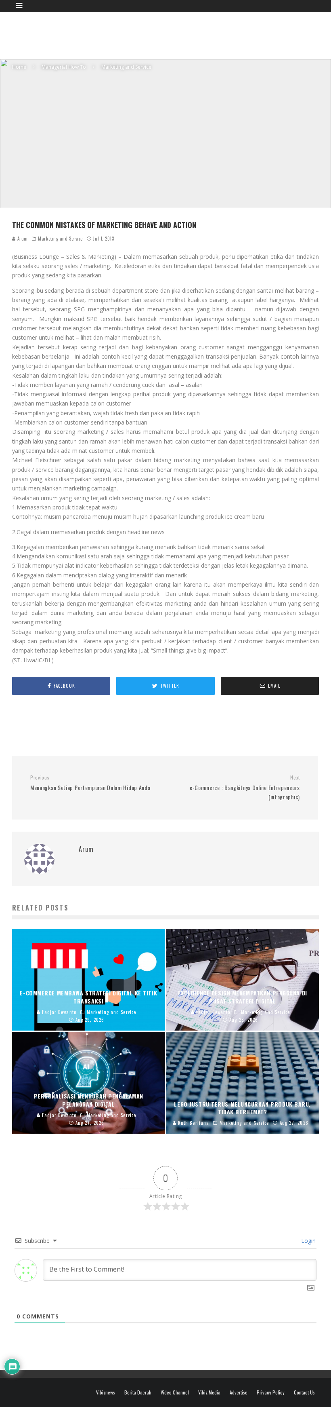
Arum (22, 238)
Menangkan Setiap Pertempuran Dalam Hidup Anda (90, 783)
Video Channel (175, 1392)
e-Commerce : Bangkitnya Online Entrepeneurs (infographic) (245, 787)
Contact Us (304, 1392)
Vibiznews (105, 1392)
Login (308, 1240)
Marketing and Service (60, 238)
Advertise (238, 1392)
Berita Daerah (137, 1392)
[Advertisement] (172, 34)
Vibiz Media (209, 1392)
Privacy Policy (271, 1392)
